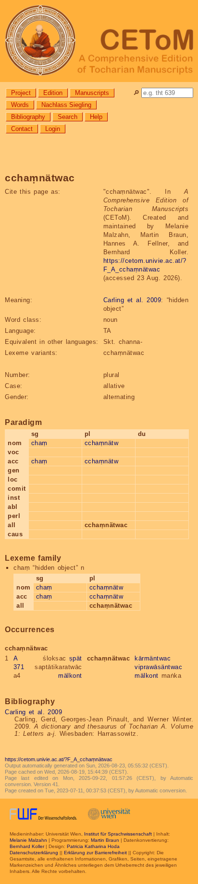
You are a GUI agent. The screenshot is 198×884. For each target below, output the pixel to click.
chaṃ (39, 443)
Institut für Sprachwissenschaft (118, 834)
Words (20, 104)
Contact (22, 128)
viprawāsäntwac (158, 667)
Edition (52, 92)
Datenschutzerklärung (34, 852)
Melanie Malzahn (28, 840)
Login (52, 128)
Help (96, 116)
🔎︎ (136, 92)
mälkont (70, 675)
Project (21, 92)
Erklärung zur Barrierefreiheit (95, 852)
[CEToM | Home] (99, 41)
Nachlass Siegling (66, 104)
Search (67, 116)
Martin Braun (105, 840)
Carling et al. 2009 (132, 300)
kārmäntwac (153, 658)
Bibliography (28, 116)
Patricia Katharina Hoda (93, 846)
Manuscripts (92, 92)
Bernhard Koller (27, 846)
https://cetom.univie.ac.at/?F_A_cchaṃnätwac (58, 759)
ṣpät (75, 658)
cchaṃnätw (102, 443)
